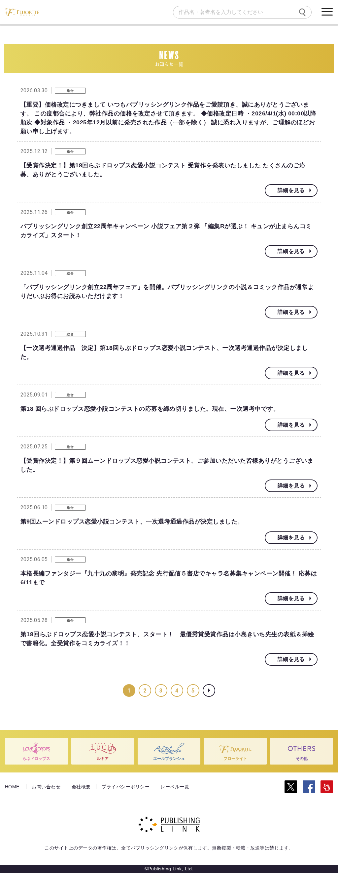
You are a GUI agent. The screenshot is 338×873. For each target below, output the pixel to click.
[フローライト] (22, 12)
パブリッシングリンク (155, 848)
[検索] (302, 12)
